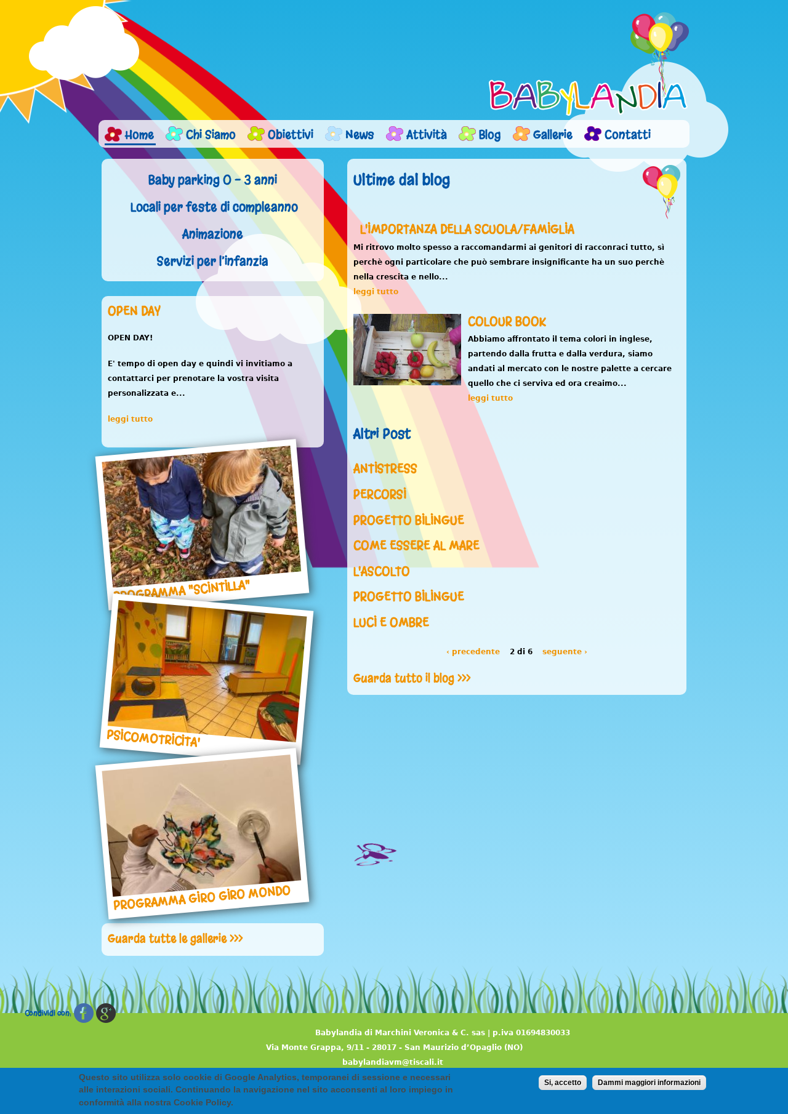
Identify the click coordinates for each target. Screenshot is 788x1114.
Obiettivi (290, 134)
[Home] (589, 64)
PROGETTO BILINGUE (408, 520)
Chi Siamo (211, 134)
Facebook (84, 1013)
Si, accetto (562, 1082)
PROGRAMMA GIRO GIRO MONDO (202, 897)
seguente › (564, 651)
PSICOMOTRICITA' (154, 738)
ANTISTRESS (385, 468)
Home (139, 134)
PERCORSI (379, 494)
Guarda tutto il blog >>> (411, 678)
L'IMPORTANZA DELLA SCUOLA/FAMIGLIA (467, 229)
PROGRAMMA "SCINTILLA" (182, 590)
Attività (426, 134)
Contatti (628, 134)
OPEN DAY (134, 311)
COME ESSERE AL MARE (416, 545)
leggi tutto (130, 419)
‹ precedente (473, 651)
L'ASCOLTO (381, 571)
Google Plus (106, 1013)
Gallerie (553, 134)
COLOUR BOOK (507, 321)
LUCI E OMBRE (391, 622)
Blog (490, 134)
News (359, 134)
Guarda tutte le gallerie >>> (175, 938)
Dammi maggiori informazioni (649, 1082)
